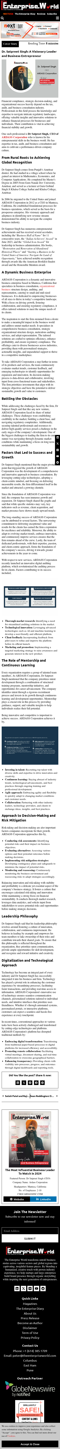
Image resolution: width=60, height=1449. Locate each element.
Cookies (11, 1435)
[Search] (2, 18)
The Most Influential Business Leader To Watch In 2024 (30, 1171)
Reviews (41, 13)
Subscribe (52, 13)
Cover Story (10, 43)
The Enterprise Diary (25, 13)
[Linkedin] (57, 437)
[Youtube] (57, 456)
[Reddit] (57, 462)
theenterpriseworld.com (30, 1415)
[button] (18, 1082)
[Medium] (57, 449)
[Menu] (57, 18)
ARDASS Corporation (14, 137)
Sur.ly (35, 1422)
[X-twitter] (57, 443)
